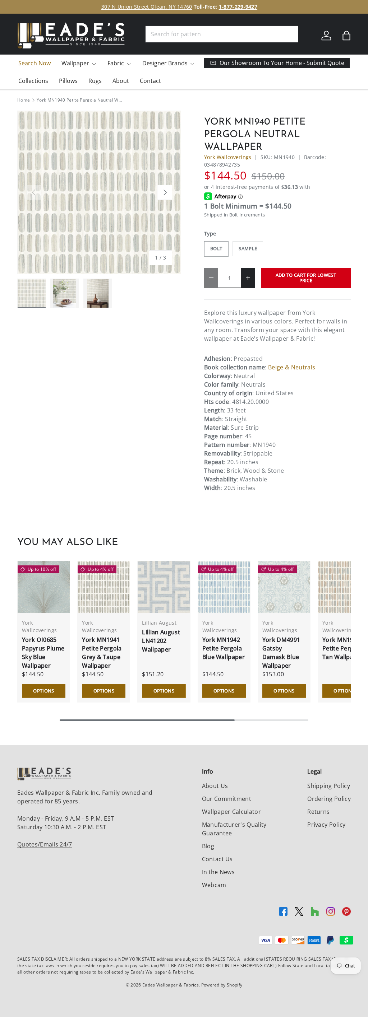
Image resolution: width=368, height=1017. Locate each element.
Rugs (95, 81)
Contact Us (217, 859)
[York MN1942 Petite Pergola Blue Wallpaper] (224, 587)
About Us (215, 786)
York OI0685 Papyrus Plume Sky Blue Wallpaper (43, 653)
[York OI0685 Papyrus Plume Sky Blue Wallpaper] (44, 587)
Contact (150, 81)
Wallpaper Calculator (231, 812)
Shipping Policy (328, 786)
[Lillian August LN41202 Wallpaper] (164, 587)
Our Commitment (226, 799)
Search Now (34, 63)
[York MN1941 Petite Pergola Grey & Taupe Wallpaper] (104, 587)
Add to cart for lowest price (306, 278)
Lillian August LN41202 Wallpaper (161, 640)
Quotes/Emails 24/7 (44, 844)
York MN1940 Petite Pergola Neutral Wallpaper (80, 100)
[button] (346, 35)
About (120, 81)
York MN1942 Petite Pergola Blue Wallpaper (223, 648)
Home (23, 100)
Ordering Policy (329, 799)
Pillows (68, 81)
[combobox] (222, 34)
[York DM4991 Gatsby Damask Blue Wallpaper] (284, 587)
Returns (318, 812)
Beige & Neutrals (291, 367)
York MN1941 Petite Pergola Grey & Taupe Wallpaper (101, 653)
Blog (208, 846)
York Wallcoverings (228, 157)
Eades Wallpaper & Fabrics (170, 985)
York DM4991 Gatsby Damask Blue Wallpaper (281, 653)
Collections (33, 81)
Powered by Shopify (222, 985)
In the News (218, 872)
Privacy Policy (326, 825)
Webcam (214, 885)
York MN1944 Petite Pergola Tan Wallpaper (342, 648)
